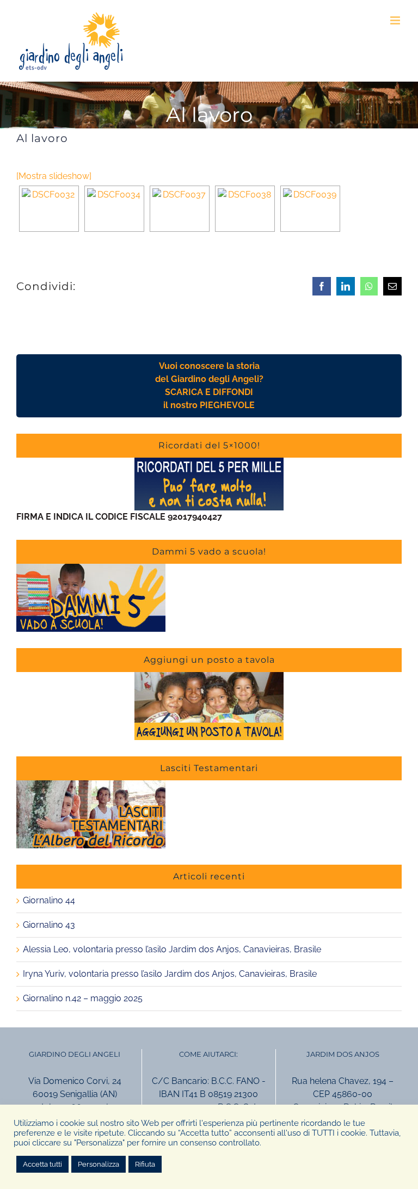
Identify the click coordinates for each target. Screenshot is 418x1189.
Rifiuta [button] (145, 1164)
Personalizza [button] (98, 1164)
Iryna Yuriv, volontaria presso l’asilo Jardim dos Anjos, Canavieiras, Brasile (170, 974)
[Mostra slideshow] (53, 176)
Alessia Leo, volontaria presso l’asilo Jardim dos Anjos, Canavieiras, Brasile (172, 949)
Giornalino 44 (49, 900)
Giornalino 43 (49, 925)
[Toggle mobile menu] (396, 20)
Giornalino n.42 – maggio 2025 (83, 998)
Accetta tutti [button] (42, 1164)
